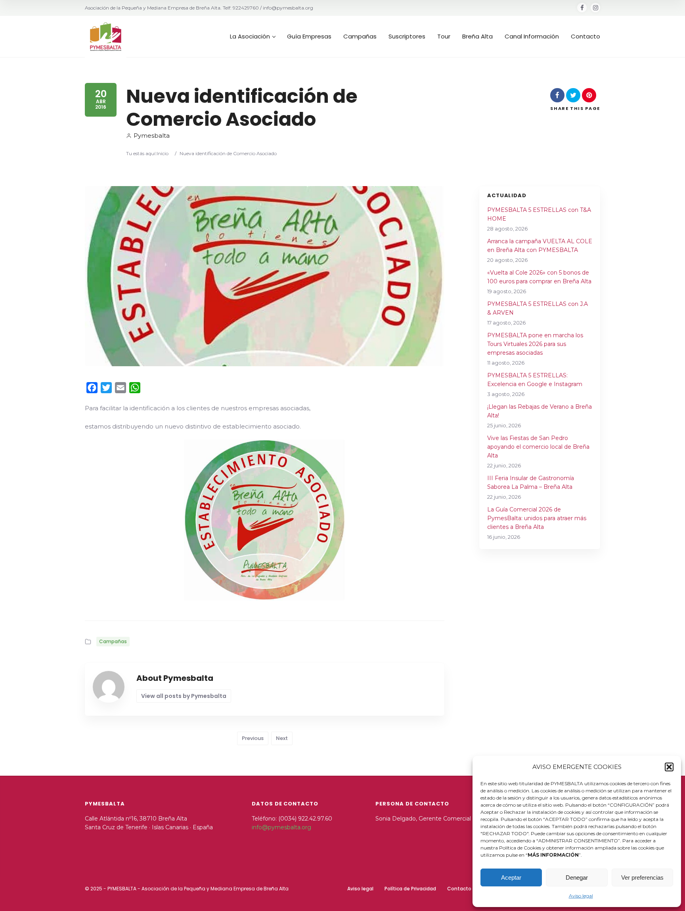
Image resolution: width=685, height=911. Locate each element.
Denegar (577, 877)
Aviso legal (581, 896)
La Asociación (250, 36)
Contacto (585, 36)
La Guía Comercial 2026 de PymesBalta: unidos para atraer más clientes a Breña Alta (536, 518)
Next (282, 738)
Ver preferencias (642, 877)
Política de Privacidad (410, 888)
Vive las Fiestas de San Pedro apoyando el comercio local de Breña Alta (538, 446)
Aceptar (511, 877)
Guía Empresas (309, 36)
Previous (253, 738)
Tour (443, 36)
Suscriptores (406, 36)
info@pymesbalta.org (281, 827)
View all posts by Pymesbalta (183, 696)
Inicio (162, 153)
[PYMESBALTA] (105, 37)
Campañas (360, 36)
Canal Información (532, 36)
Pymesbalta (152, 135)
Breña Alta (477, 36)
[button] (669, 767)
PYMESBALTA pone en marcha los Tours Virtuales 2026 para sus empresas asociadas (535, 344)
